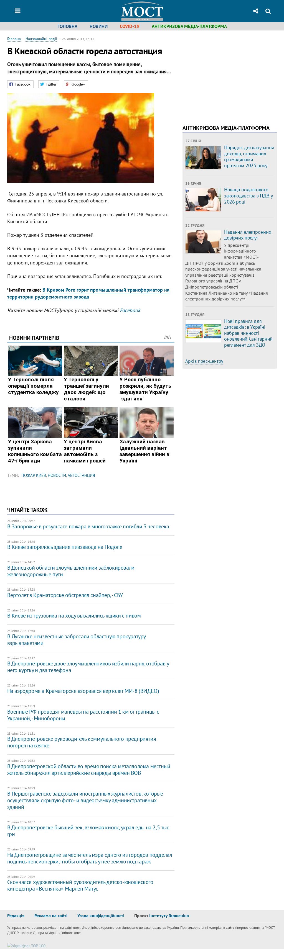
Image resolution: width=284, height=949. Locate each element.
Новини (99, 26)
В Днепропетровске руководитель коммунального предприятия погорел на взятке (81, 742)
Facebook (130, 310)
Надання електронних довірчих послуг (247, 235)
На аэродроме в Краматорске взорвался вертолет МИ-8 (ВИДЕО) (83, 691)
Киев (41, 475)
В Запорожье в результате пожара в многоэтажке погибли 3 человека (88, 526)
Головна (67, 26)
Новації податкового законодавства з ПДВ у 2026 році (248, 195)
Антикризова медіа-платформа (189, 26)
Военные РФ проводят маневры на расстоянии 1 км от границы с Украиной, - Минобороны (83, 715)
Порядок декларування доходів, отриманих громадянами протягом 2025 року (249, 156)
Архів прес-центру (204, 361)
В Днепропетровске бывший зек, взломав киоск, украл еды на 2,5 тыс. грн (88, 831)
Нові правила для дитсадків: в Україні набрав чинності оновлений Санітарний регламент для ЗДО (248, 333)
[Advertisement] (229, 75)
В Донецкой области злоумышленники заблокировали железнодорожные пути (71, 571)
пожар (27, 475)
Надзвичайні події (41, 38)
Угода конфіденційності (100, 915)
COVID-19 (130, 26)
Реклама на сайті (50, 915)
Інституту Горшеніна (169, 915)
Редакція (15, 915)
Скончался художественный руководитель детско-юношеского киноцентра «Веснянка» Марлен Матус (80, 885)
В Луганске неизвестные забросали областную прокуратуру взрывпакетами (76, 640)
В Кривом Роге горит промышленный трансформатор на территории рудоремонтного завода (88, 293)
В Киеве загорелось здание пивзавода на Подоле (64, 547)
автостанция (81, 475)
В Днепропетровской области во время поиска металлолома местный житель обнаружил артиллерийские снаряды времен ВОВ (88, 769)
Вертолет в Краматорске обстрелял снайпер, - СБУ (65, 595)
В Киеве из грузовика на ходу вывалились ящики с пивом (74, 615)
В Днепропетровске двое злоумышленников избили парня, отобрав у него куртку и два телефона (88, 667)
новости (57, 475)
